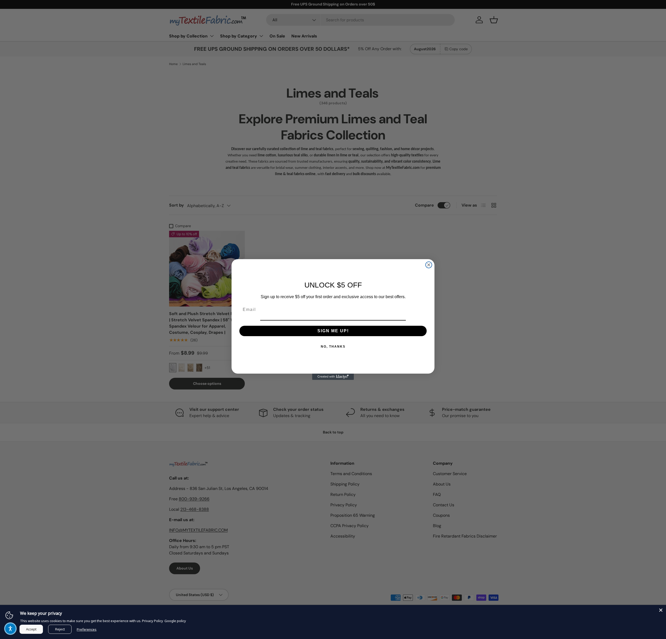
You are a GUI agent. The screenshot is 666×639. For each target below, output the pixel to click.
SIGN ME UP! (333, 331)
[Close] (660, 610)
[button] (10, 628)
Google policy (175, 620)
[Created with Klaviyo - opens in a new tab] (333, 377)
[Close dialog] (429, 265)
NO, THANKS (333, 346)
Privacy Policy (152, 620)
